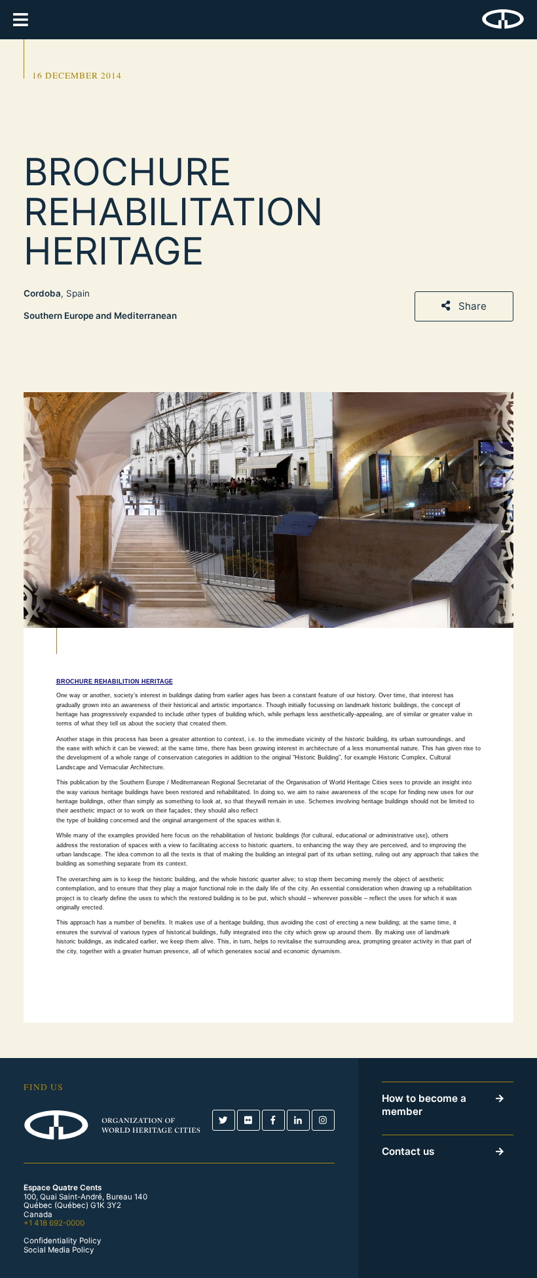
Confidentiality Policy (63, 1241)
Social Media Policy (59, 1250)
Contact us (408, 1151)
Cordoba (42, 293)
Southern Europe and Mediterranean (100, 315)
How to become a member (424, 1105)
